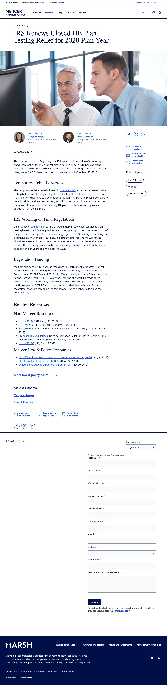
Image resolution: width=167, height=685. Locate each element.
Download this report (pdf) (50, 414)
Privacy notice (25, 671)
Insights (49, 12)
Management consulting (149, 644)
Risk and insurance (65, 644)
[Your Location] (154, 12)
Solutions (36, 12)
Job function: (94, 559)
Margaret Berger (36, 136)
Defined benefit (136, 193)
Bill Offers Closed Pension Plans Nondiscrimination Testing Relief (55, 357)
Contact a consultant (24, 414)
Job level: (92, 547)
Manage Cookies (67, 671)
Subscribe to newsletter (73, 414)
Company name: (95, 496)
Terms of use (11, 671)
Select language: (133, 442)
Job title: (91, 534)
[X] (158, 657)
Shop (60, 12)
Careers (70, 12)
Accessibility (39, 671)
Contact (145, 12)
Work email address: (97, 483)
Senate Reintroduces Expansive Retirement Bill (45, 365)
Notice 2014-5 (67, 190)
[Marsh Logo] (19, 645)
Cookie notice (52, 671)
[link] (17, 426)
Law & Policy (21, 25)
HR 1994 (60, 274)
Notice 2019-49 (22, 168)
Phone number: (95, 508)
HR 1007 (41, 278)
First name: (93, 457)
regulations (36, 227)
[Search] (160, 12)
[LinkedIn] (151, 657)
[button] (160, 3)
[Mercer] (16, 13)
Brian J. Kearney (85, 136)
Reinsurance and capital (92, 644)
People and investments (120, 644)
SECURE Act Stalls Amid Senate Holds (40, 361)
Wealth (132, 186)
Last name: (93, 470)
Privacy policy (123, 610)
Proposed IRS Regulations (33, 336)
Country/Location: (96, 521)
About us (83, 12)
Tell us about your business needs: (104, 572)
